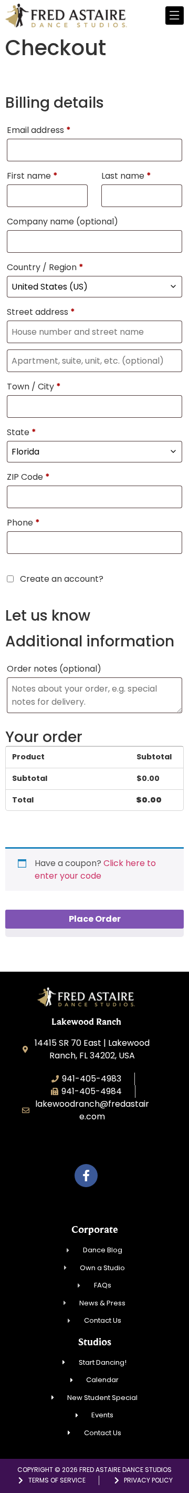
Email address (39, 130)
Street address (41, 312)
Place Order (95, 919)
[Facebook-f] (86, 1175)
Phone (23, 523)
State (21, 432)
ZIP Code (28, 477)
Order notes (54, 669)
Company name (62, 221)
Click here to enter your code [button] (95, 869)
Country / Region (45, 267)
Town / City (34, 386)
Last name (126, 176)
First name (32, 176)
